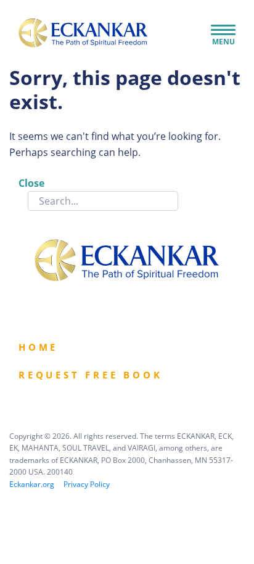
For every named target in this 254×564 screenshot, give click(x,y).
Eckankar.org (31, 484)
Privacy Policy (86, 484)
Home (38, 347)
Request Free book (90, 375)
